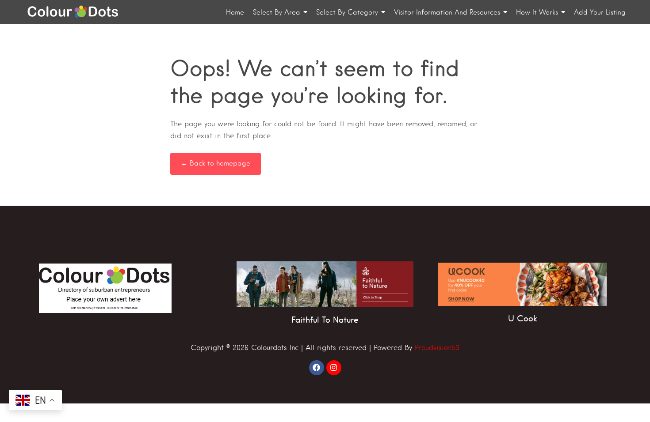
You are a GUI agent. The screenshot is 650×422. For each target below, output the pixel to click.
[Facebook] (316, 367)
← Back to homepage (215, 163)
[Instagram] (333, 367)
